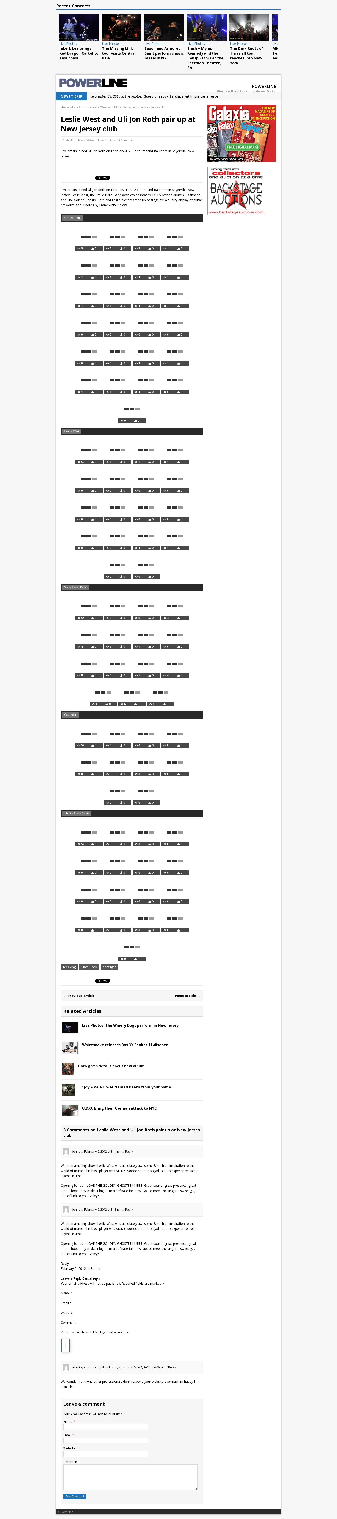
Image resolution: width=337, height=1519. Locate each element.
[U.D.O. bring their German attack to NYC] (70, 1113)
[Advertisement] (241, 248)
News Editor (85, 140)
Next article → (187, 995)
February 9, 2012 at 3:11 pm (103, 1152)
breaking (69, 967)
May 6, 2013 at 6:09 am (149, 1367)
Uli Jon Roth (72, 218)
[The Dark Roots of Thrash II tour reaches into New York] (231, 27)
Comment (70, 1462)
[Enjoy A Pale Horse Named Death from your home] (68, 1093)
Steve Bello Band (75, 587)
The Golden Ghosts (76, 813)
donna (75, 1152)
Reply (129, 1152)
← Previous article (79, 995)
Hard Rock (89, 967)
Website (69, 1448)
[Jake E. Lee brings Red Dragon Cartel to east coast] (61, 27)
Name (68, 1421)
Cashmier (70, 714)
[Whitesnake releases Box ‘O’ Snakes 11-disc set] (70, 1051)
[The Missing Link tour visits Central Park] (104, 27)
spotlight (109, 967)
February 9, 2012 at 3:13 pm (103, 1209)
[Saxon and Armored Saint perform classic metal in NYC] (146, 27)
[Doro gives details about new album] (68, 1072)
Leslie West (71, 431)
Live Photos (106, 140)
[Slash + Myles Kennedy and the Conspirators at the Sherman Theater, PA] (189, 27)
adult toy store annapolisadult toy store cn (100, 1367)
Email (67, 1435)
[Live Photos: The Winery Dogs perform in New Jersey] (70, 1030)
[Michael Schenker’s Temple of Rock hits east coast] (274, 27)
